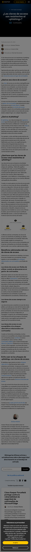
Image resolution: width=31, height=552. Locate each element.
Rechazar (15, 548)
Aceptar (15, 542)
